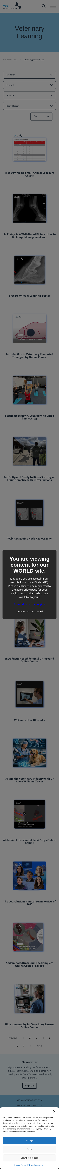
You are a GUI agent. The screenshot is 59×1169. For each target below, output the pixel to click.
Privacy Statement (35, 1165)
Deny (29, 1149)
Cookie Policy (20, 1165)
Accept (29, 1140)
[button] (54, 1111)
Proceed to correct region (29, 604)
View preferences (30, 1157)
